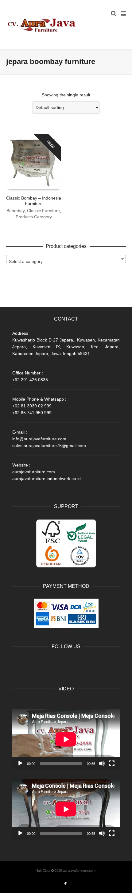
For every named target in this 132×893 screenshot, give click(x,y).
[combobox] (66, 259)
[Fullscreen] (112, 763)
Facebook (17, 662)
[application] (66, 739)
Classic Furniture (43, 210)
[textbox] (66, 261)
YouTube (58, 662)
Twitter (31, 662)
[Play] (20, 763)
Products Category (34, 216)
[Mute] (102, 763)
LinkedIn (44, 662)
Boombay (15, 210)
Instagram (71, 662)
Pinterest (85, 662)
